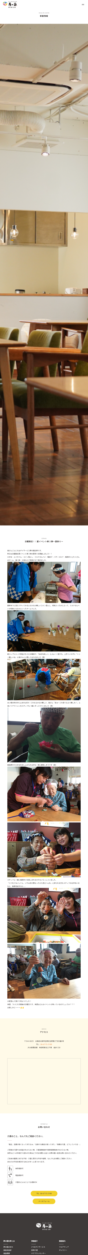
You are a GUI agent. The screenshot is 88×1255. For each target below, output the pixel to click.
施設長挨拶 (7, 1250)
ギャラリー (63, 1250)
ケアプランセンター (38, 1253)
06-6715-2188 (46, 1044)
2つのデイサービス (38, 1247)
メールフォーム (44, 1201)
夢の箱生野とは (9, 1241)
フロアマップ (64, 1247)
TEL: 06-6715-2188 (44, 1193)
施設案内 (62, 1241)
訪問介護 (34, 1250)
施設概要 (6, 1253)
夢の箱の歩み (8, 1247)
